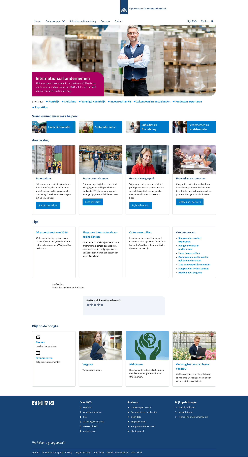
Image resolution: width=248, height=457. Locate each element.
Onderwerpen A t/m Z (141, 407)
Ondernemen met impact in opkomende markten (193, 258)
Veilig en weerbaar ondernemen (188, 247)
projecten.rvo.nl (138, 421)
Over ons (105, 21)
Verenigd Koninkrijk (93, 101)
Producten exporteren (188, 101)
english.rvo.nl (89, 431)
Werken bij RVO (90, 426)
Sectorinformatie (105, 127)
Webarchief (136, 452)
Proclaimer (99, 452)
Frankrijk (54, 101)
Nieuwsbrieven (185, 412)
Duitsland (70, 101)
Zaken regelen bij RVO (93, 421)
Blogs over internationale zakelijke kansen (100, 235)
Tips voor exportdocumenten (194, 264)
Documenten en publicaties (144, 412)
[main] (124, 210)
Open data (136, 417)
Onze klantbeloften (92, 412)
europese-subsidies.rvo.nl (143, 426)
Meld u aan (136, 364)
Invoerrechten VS (120, 101)
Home (37, 21)
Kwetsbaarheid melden (117, 452)
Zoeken (205, 21)
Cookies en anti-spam (52, 452)
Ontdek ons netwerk (190, 202)
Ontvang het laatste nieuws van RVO (192, 366)
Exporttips (41, 107)
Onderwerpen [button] (53, 21)
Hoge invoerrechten (189, 253)
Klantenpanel (137, 431)
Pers (85, 417)
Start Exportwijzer (48, 205)
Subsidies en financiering (82, 21)
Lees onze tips (92, 202)
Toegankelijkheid (82, 452)
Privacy (68, 452)
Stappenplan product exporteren (189, 240)
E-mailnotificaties (187, 407)
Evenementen (44, 358)
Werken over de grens (190, 272)
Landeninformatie (59, 127)
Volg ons (88, 364)
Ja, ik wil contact (140, 205)
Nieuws (40, 342)
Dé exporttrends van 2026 (52, 232)
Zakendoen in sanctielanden (153, 101)
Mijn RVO (192, 21)
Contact (119, 21)
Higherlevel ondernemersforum (193, 417)
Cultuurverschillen (140, 232)
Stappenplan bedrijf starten (193, 268)
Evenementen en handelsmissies (199, 127)
